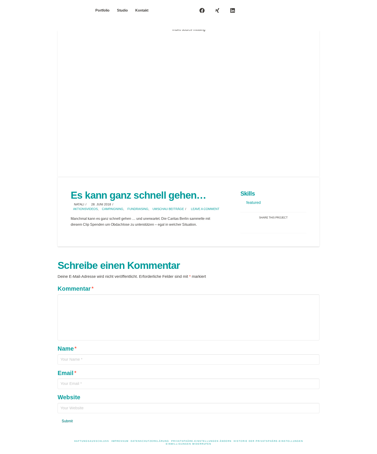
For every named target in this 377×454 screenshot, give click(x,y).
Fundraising (137, 209)
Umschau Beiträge (168, 209)
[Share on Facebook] (268, 226)
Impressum (120, 441)
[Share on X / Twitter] (278, 226)
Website (69, 397)
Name (67, 348)
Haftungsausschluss (91, 441)
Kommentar (76, 288)
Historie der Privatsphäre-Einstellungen (268, 441)
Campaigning (112, 209)
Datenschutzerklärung (150, 441)
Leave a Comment (204, 209)
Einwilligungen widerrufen (188, 444)
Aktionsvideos (85, 209)
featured (253, 202)
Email (67, 373)
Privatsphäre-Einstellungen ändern (201, 441)
